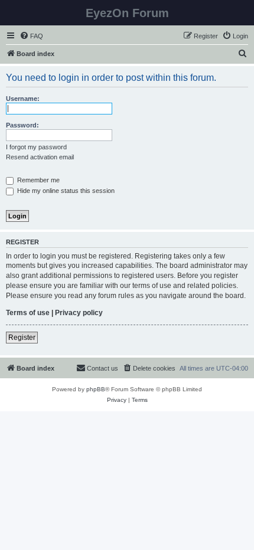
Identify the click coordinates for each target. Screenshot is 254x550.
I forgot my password (36, 146)
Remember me (37, 180)
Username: (23, 98)
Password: (22, 125)
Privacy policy (79, 313)
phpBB (95, 389)
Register (21, 337)
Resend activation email (40, 157)
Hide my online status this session (65, 190)
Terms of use (28, 313)
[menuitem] (31, 36)
